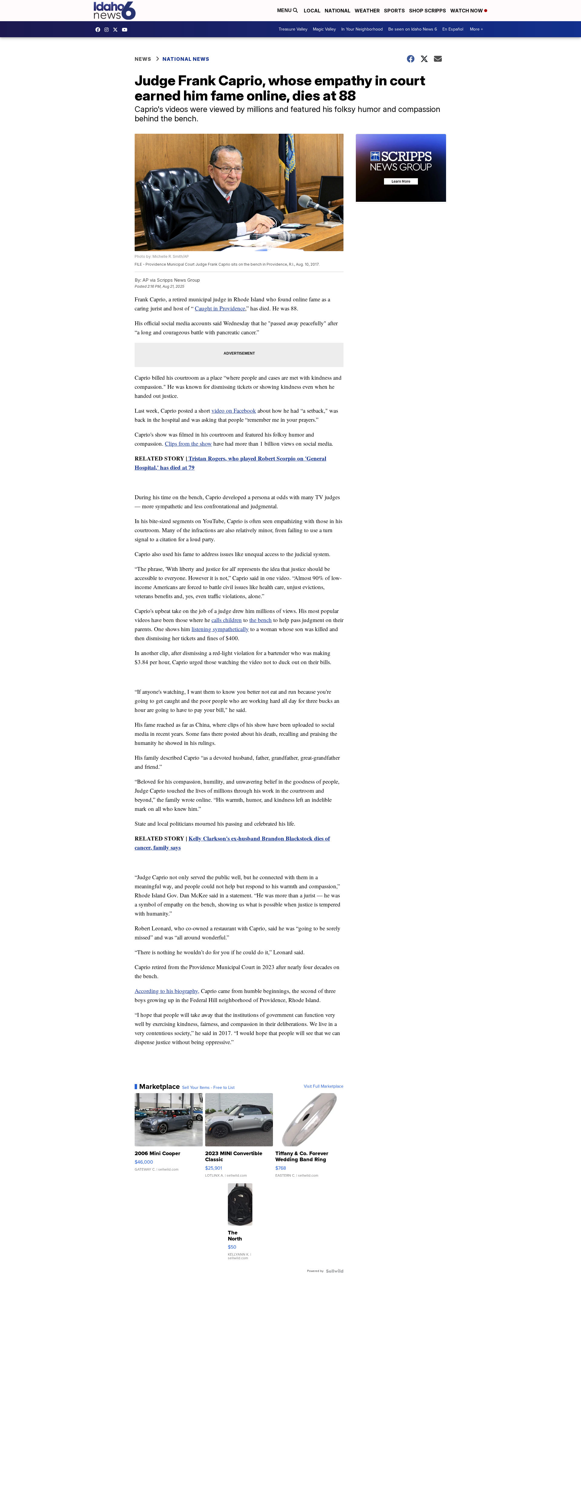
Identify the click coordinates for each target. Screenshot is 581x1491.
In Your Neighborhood (362, 29)
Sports (394, 11)
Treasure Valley (293, 29)
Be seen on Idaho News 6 (412, 29)
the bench (260, 620)
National (337, 11)
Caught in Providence (220, 308)
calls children (227, 620)
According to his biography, (167, 991)
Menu (285, 10)
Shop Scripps (427, 11)
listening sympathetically (220, 629)
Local (312, 11)
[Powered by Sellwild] (334, 1271)
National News (185, 59)
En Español (452, 29)
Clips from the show (188, 443)
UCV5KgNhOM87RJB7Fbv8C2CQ (126, 29)
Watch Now (467, 11)
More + (476, 29)
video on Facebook (234, 410)
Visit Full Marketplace (323, 1086)
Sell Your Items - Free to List (208, 1088)
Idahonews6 (99, 29)
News (143, 59)
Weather (367, 11)
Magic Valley (324, 29)
